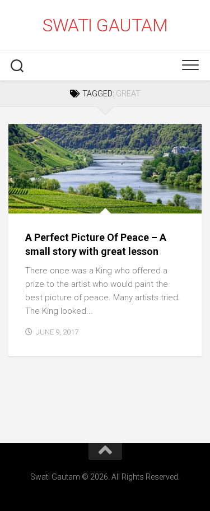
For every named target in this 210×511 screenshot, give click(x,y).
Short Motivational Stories (72, 201)
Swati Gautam (105, 25)
